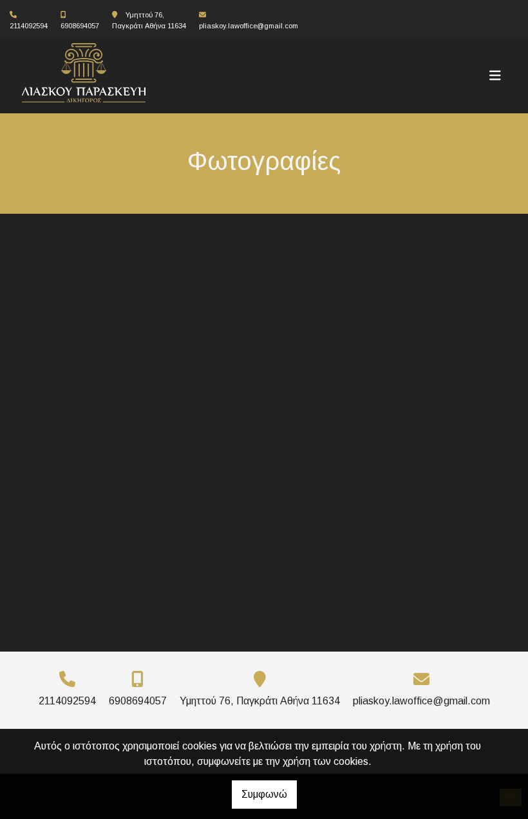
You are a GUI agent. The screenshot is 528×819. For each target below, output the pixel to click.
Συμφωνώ (264, 794)
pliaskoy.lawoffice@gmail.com (248, 26)
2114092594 (29, 26)
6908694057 (80, 26)
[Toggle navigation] (495, 76)
